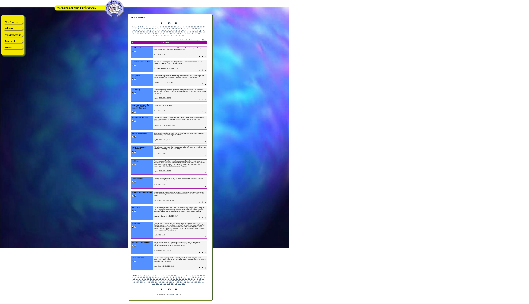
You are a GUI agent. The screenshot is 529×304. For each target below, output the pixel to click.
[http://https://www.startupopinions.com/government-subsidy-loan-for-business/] (135, 152)
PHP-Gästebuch (171, 294)
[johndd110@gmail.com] (133, 65)
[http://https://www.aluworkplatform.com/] (135, 121)
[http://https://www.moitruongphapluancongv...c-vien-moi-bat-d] (135, 112)
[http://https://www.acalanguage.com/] (135, 65)
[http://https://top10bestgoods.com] (135, 165)
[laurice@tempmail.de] (133, 121)
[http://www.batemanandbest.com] (135, 196)
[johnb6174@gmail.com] (133, 196)
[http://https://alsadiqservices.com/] (135, 182)
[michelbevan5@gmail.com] (133, 52)
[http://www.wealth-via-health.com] (135, 261)
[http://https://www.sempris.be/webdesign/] (135, 227)
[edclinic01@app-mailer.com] (133, 261)
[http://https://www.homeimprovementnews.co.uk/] (135, 246)
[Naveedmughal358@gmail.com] (133, 79)
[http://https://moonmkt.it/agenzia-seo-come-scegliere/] (135, 93)
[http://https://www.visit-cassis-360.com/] (135, 52)
